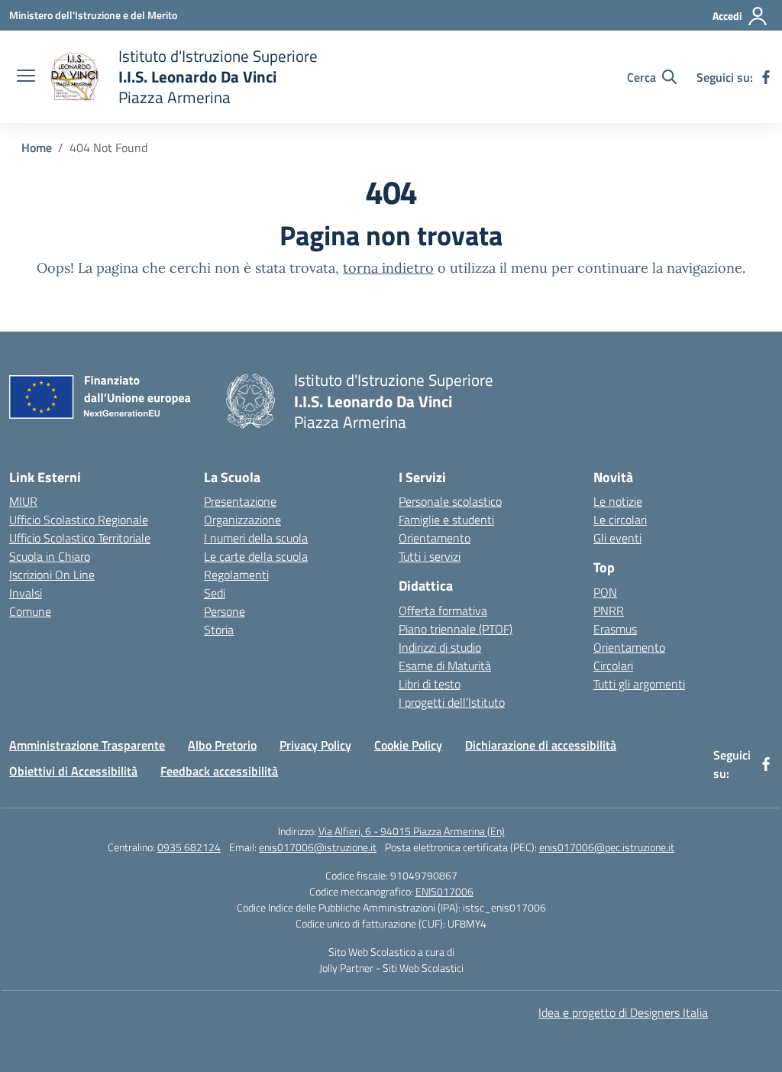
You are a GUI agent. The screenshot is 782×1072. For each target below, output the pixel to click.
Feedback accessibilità (219, 771)
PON (605, 592)
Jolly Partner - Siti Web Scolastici (391, 968)
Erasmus (615, 629)
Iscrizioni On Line (52, 574)
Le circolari (620, 519)
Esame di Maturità (445, 665)
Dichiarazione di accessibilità (540, 745)
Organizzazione (242, 519)
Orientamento (434, 538)
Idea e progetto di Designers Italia (623, 1012)
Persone (224, 611)
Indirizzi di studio (440, 647)
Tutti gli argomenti (639, 684)
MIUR (23, 501)
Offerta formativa (443, 610)
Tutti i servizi (429, 556)
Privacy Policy (315, 745)
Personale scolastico (450, 501)
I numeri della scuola (256, 538)
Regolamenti (236, 574)
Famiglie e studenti (446, 519)
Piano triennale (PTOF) (455, 629)
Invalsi (25, 593)
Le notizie (617, 501)
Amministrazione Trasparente (87, 745)
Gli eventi (617, 538)
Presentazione (240, 501)
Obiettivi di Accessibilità (73, 771)
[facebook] (766, 77)
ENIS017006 (444, 891)
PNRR (608, 610)
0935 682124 (189, 847)
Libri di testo (429, 684)
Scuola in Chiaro (49, 556)
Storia (219, 629)
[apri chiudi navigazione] (26, 77)
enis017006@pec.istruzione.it (606, 847)
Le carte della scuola (256, 556)
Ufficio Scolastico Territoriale (79, 538)
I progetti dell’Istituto (452, 702)
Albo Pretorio (222, 745)
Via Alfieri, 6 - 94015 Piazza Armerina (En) (411, 831)
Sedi (214, 593)
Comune (30, 611)
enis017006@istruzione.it (317, 847)
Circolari (613, 665)
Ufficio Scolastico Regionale (78, 519)
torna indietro (388, 268)
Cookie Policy (408, 745)
